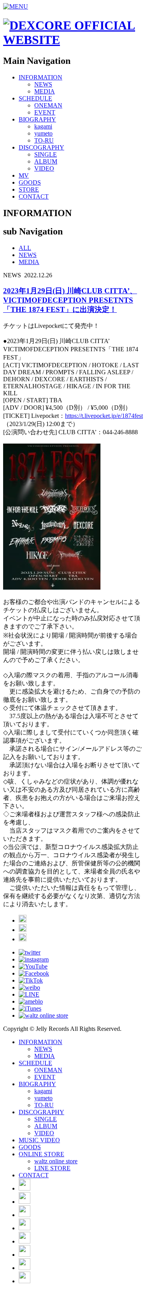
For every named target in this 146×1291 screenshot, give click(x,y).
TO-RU (44, 140)
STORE (29, 189)
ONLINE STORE (41, 1154)
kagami (43, 126)
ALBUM (45, 161)
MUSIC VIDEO (39, 1140)
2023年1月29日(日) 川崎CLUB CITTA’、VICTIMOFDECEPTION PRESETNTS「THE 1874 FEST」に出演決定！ (70, 300)
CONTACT (34, 196)
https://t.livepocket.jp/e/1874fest (104, 415)
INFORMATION (40, 77)
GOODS (30, 182)
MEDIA (44, 91)
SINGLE (45, 154)
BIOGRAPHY (37, 119)
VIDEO (44, 168)
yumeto (43, 133)
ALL (25, 248)
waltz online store (55, 1161)
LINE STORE (52, 1168)
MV (24, 175)
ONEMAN (48, 105)
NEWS (43, 84)
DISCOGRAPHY (41, 147)
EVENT (44, 112)
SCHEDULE (35, 98)
